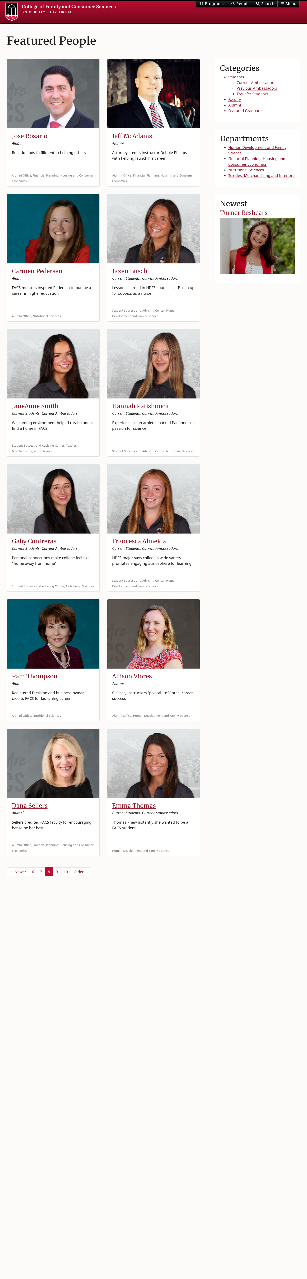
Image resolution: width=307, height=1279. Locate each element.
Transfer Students (252, 93)
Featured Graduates (245, 110)
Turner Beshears (244, 213)
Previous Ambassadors (257, 88)
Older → (81, 871)
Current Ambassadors (256, 82)
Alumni (234, 105)
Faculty (234, 99)
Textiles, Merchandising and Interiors (261, 175)
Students (236, 76)
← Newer (18, 871)
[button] (265, 3)
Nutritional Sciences (246, 169)
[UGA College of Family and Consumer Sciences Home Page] (60, 12)
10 (66, 871)
